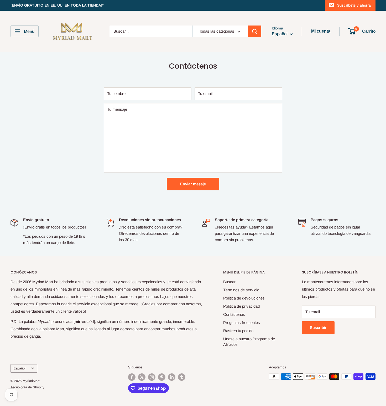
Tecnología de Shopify (27, 387)
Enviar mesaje (193, 184)
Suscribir (318, 327)
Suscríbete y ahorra (354, 5)
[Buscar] (254, 31)
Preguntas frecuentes (241, 322)
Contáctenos (234, 314)
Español (19, 368)
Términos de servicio (241, 290)
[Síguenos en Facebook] (131, 377)
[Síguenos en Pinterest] (161, 377)
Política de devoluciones (244, 298)
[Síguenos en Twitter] (141, 377)
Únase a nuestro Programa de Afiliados (249, 342)
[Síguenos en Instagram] (151, 377)
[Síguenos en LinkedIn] (171, 377)
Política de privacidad (241, 306)
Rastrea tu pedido (238, 330)
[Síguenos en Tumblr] (181, 377)
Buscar (229, 282)
